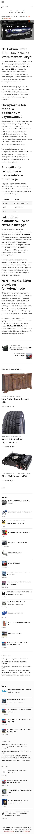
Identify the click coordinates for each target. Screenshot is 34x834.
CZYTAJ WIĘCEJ (10, 406)
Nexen (3, 436)
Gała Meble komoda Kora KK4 (15, 400)
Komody (12, 396)
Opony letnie (10, 436)
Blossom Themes (9, 831)
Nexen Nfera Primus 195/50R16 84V (13, 441)
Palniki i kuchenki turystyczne (15, 473)
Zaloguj (17, 12)
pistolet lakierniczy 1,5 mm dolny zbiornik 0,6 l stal (16, 675)
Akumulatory (10, 26)
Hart (18, 26)
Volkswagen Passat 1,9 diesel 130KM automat (15, 659)
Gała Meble (5, 396)
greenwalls (4, 7)
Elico (3, 473)
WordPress (26, 831)
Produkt (25, 26)
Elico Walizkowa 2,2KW (14, 476)
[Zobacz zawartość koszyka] (22, 11)
